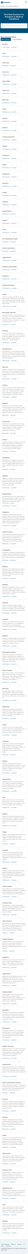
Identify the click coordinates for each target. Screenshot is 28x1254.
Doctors (19, 1244)
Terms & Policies (5, 1244)
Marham (2, 6)
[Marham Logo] (5, 3)
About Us (13, 1244)
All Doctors (8, 1246)
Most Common (5, 39)
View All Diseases (17, 39)
